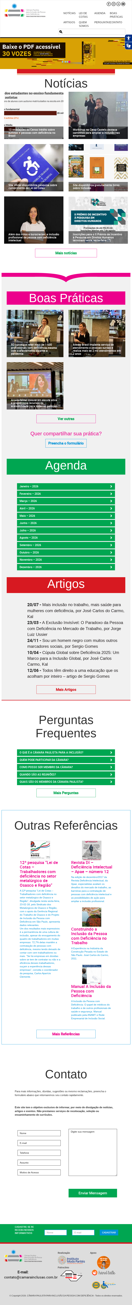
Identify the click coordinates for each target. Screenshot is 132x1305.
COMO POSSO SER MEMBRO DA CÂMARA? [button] (46, 767)
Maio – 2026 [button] (27, 516)
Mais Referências (66, 1033)
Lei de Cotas (83, 15)
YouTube (123, 4)
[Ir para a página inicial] (24, 10)
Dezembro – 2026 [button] (31, 567)
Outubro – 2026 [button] (29, 552)
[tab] (66, 486)
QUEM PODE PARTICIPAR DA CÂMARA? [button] (44, 760)
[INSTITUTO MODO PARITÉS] (71, 1260)
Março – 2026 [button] (28, 501)
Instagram (114, 4)
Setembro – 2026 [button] (30, 545)
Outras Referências (66, 825)
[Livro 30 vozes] (66, 53)
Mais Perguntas (66, 792)
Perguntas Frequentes (66, 726)
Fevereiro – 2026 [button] (30, 494)
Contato (115, 22)
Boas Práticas (115, 15)
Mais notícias (66, 252)
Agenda (99, 13)
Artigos (68, 22)
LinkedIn (118, 4)
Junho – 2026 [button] (28, 523)
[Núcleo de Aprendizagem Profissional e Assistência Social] (103, 1285)
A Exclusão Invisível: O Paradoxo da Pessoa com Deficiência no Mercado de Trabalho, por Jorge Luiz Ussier (75, 628)
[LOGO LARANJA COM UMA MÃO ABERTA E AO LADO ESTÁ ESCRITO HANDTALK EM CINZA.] (103, 1273)
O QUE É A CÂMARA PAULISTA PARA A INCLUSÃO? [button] (51, 752)
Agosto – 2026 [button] (29, 537)
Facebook (109, 4)
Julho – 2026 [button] (28, 530)
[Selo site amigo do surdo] (103, 1263)
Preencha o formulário (66, 443)
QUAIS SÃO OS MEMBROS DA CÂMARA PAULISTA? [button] (51, 782)
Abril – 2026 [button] (27, 508)
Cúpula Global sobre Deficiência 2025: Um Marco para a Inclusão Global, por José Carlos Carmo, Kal (73, 658)
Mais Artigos (66, 689)
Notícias (68, 13)
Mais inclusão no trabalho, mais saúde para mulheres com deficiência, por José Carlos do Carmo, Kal (75, 610)
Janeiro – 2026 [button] (29, 486)
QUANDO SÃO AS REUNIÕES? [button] (38, 774)
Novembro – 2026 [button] (31, 560)
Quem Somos (84, 24)
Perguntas (99, 22)
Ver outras (66, 418)
